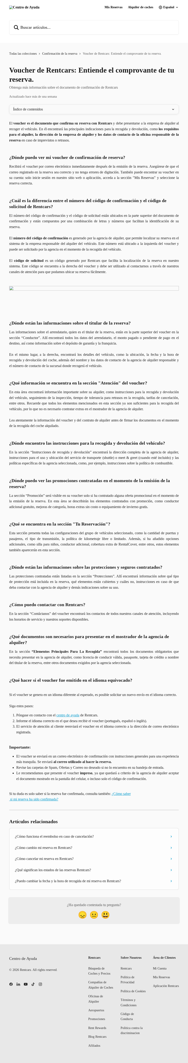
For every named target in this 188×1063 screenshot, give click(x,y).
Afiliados (94, 1045)
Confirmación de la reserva (59, 53)
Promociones (96, 1019)
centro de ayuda (67, 715)
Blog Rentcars (97, 1036)
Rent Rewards (97, 1028)
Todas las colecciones (23, 53)
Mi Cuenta (159, 968)
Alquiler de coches (140, 7)
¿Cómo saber (121, 794)
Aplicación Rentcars (166, 986)
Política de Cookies (133, 991)
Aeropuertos (96, 1010)
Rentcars (126, 968)
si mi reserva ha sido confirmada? (33, 799)
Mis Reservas (113, 7)
